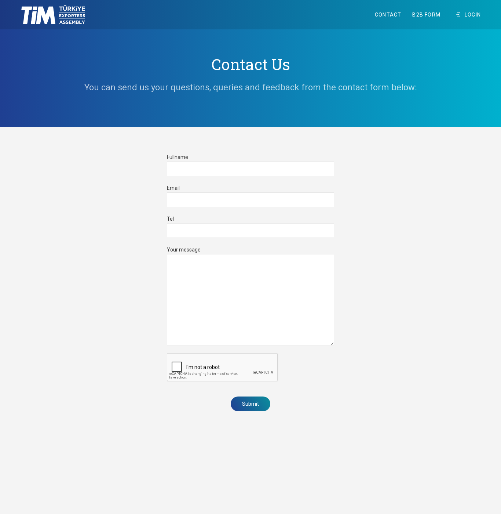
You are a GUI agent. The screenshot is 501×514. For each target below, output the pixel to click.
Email (173, 188)
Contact (388, 15)
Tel (170, 219)
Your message (184, 250)
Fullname (177, 157)
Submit (250, 404)
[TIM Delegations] (53, 14)
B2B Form (426, 15)
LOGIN (473, 15)
